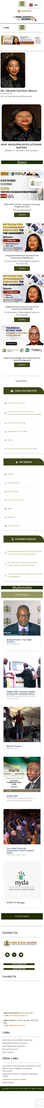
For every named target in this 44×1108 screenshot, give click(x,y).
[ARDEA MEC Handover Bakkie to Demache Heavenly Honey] (22, 653)
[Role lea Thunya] (22, 708)
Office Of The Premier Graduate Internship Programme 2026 (22, 205)
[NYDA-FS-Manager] (22, 864)
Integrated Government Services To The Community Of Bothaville (22, 308)
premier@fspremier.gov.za (18, 1015)
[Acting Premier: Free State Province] (22, 601)
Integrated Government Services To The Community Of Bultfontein (22, 256)
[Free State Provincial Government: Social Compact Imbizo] (22, 810)
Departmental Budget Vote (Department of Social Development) (22, 359)
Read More (22, 215)
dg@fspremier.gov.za (17, 1025)
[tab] (22, 595)
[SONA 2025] (22, 758)
